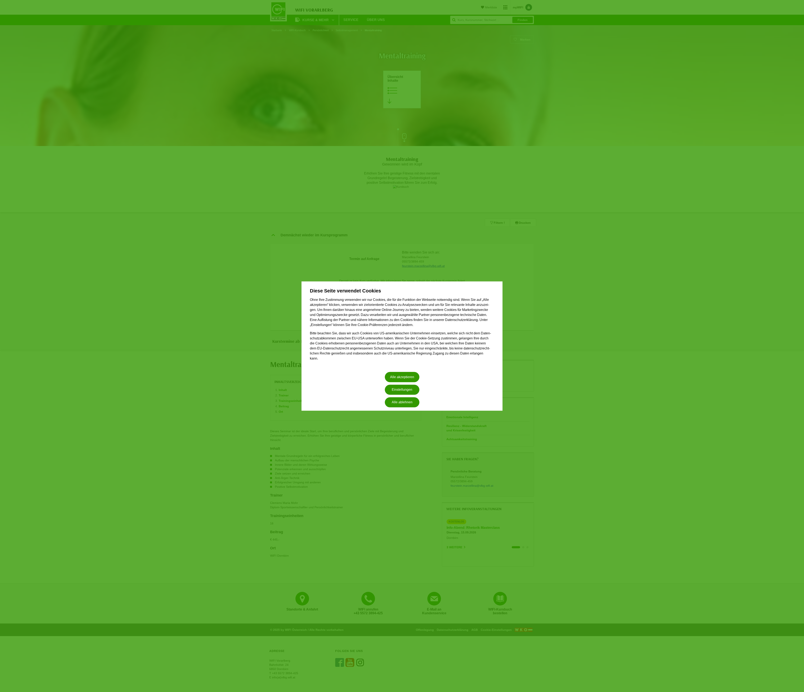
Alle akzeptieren (402, 377)
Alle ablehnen (402, 402)
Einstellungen (402, 389)
